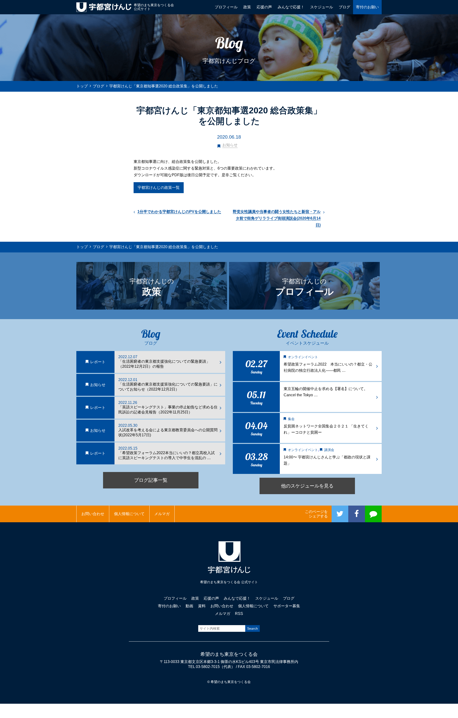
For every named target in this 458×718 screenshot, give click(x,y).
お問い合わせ (92, 514)
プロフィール (226, 7)
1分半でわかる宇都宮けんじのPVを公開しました (179, 212)
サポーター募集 (286, 606)
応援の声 (264, 7)
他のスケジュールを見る (307, 485)
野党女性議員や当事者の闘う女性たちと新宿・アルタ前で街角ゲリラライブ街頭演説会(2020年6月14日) (277, 218)
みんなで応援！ (291, 7)
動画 (189, 606)
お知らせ (230, 145)
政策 (247, 7)
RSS (239, 614)
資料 (202, 606)
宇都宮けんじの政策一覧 (159, 188)
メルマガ (162, 514)
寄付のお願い (367, 7)
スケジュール (321, 7)
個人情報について (129, 514)
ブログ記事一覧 (150, 480)
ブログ (344, 7)
